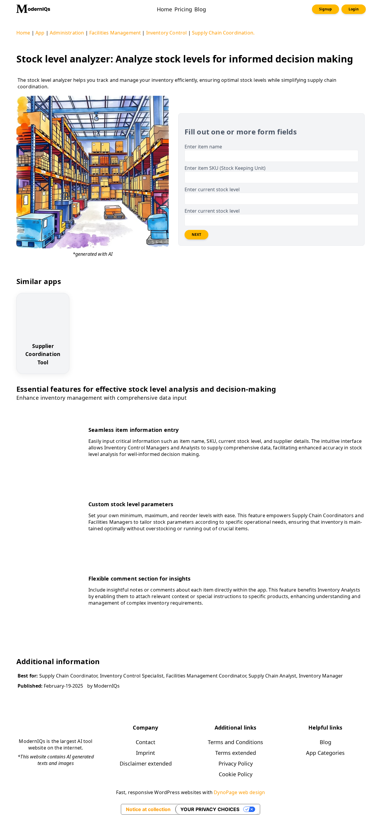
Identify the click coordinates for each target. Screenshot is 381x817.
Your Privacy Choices (209, 809)
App (39, 32)
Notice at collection (148, 809)
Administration (67, 32)
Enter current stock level (212, 189)
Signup (325, 9)
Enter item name (203, 146)
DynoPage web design (239, 792)
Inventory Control (166, 32)
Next (196, 234)
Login (354, 9)
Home (23, 32)
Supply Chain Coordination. (223, 32)
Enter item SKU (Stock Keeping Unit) (225, 168)
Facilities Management (115, 32)
